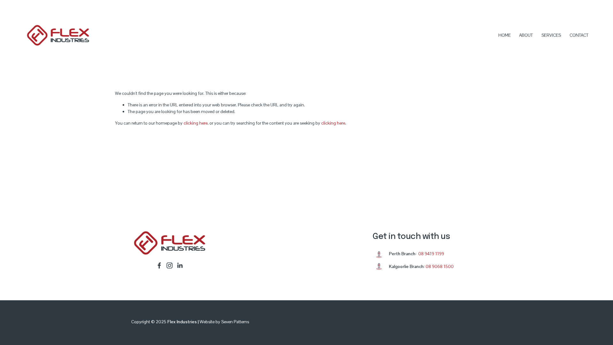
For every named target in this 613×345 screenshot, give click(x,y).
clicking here (196, 123)
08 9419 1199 (431, 254)
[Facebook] (159, 265)
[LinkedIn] (180, 265)
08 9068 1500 (440, 266)
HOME (504, 35)
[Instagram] (169, 265)
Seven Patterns (235, 322)
